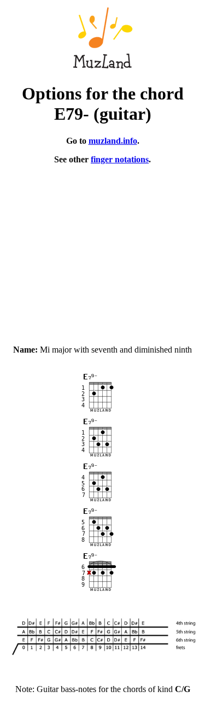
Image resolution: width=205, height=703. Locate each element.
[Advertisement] (102, 249)
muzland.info (113, 140)
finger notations (120, 159)
